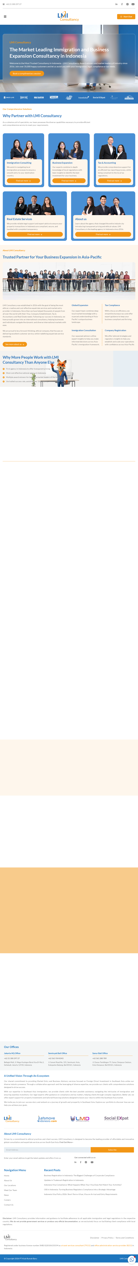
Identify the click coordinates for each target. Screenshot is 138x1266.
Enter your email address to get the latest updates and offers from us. (32, 1158)
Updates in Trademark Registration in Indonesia (64, 1180)
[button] (132, 1260)
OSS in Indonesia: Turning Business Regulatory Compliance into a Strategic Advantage (79, 1189)
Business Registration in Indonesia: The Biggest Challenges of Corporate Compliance (79, 1175)
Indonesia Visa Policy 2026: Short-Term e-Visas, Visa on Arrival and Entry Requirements (80, 1194)
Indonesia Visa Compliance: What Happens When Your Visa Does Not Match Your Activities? (83, 1185)
